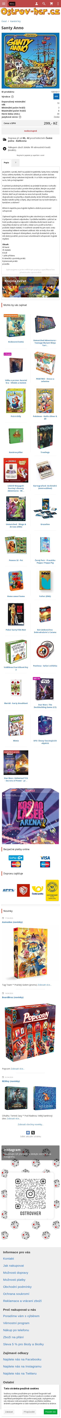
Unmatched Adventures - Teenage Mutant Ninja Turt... (45, 343)
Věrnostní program (16, 1323)
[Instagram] (30, 1193)
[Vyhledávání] (44, 3)
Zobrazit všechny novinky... (30, 1124)
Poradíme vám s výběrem (21, 1316)
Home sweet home (16, 596)
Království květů (16, 342)
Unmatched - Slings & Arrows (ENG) (16, 525)
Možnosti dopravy (15, 1272)
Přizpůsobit (29, 1411)
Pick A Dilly (16, 416)
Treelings (45, 452)
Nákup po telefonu (16, 1330)
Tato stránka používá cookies (21, 1388)
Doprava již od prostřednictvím (30, 139)
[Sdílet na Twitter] (33, 1132)
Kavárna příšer (16, 452)
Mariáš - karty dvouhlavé (16, 703)
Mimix (16, 740)
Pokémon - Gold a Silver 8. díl (45, 417)
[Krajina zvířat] (30, 288)
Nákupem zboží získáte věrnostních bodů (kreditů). (29, 148)
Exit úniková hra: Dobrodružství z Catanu (45, 631)
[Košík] (51, 3)
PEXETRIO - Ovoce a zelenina (45, 380)
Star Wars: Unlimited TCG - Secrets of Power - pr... (16, 779)
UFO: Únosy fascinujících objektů (45, 741)
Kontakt (8, 1258)
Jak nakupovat (13, 1265)
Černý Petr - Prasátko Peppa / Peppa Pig (45, 561)
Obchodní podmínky (17, 1286)
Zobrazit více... (44, 984)
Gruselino (45, 524)
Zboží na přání (13, 1337)
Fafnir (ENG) (45, 596)
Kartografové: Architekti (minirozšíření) (45, 487)
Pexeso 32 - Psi (16, 560)
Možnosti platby (14, 1279)
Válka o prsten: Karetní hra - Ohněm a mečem (16, 381)
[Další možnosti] (58, 3)
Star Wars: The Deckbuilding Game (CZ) (45, 705)
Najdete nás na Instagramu (22, 1366)
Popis (6, 162)
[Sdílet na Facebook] (28, 1132)
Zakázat (9, 1411)
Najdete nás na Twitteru (20, 1373)
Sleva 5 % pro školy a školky (23, 1344)
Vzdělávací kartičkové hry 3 (16, 668)
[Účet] (36, 3)
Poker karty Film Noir (16, 630)
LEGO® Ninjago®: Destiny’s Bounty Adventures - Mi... (16, 488)
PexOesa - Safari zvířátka (45, 666)
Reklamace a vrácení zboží (22, 1301)
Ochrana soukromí (16, 1293)
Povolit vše (50, 1411)
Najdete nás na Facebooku (22, 1359)
